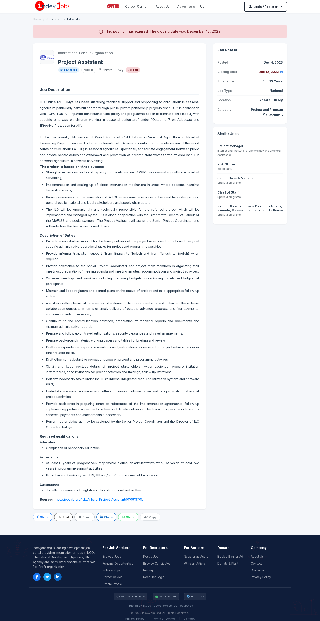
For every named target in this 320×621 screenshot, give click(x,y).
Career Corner (136, 6)
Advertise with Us (190, 6)
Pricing (148, 570)
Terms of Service (164, 618)
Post (111, 6)
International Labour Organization (85, 53)
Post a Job (150, 556)
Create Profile (112, 584)
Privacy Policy (261, 577)
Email (87, 517)
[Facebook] (37, 577)
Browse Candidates (156, 563)
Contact (256, 563)
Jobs (49, 19)
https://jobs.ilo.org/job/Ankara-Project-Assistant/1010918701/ (98, 499)
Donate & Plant (227, 563)
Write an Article (194, 563)
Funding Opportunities (118, 563)
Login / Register (265, 6)
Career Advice (113, 577)
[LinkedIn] (58, 577)
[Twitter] (47, 577)
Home (37, 19)
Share (44, 517)
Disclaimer (258, 570)
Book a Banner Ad (230, 556)
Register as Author (197, 556)
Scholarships (112, 570)
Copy (153, 517)
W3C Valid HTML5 (133, 596)
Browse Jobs (112, 556)
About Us (163, 6)
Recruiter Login (153, 577)
